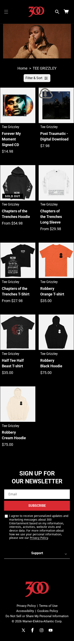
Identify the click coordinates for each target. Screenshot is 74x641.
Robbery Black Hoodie (51, 363)
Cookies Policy (47, 611)
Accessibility (25, 611)
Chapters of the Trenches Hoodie (16, 214)
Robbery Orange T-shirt (52, 291)
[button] (6, 11)
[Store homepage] (37, 589)
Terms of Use (48, 606)
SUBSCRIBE (37, 506)
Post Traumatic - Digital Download (54, 136)
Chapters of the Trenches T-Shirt (15, 291)
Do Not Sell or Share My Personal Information (37, 616)
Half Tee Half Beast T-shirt (13, 363)
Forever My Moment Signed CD (11, 139)
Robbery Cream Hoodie (14, 435)
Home (22, 68)
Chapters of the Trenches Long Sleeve (51, 216)
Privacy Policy (39, 538)
